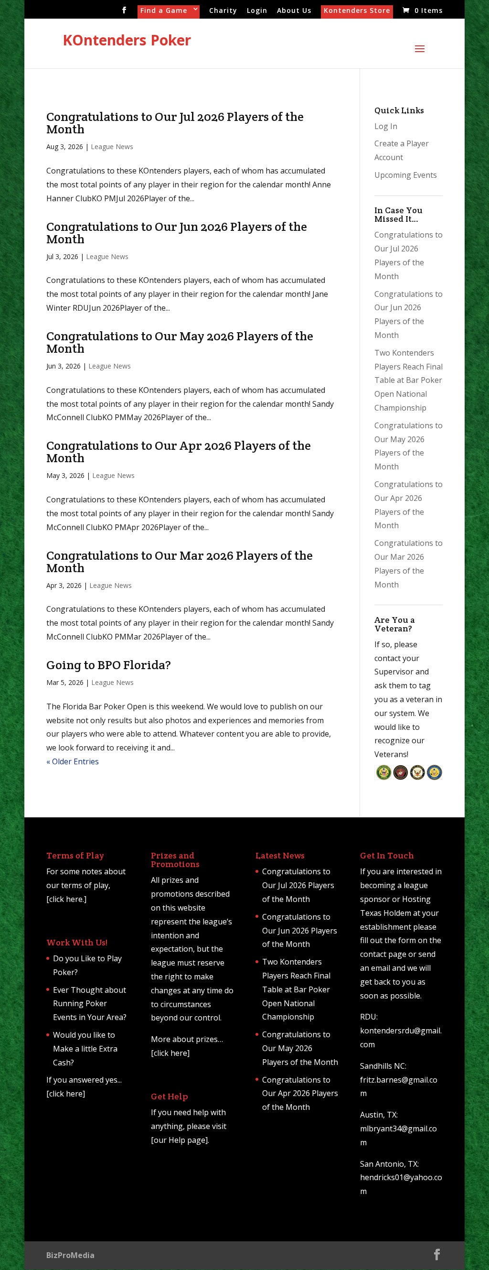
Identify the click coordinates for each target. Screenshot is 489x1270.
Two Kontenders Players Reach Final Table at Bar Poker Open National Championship (408, 380)
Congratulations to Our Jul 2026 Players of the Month (175, 123)
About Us (294, 11)
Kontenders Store (357, 11)
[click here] (65, 1093)
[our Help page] (179, 1140)
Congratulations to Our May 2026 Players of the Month (179, 342)
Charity (223, 11)
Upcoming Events (405, 175)
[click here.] (66, 899)
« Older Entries (72, 761)
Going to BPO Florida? (108, 665)
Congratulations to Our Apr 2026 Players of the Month (178, 451)
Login (257, 11)
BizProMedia (70, 1255)
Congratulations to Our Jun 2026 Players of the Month (176, 232)
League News (112, 146)
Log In (385, 126)
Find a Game (163, 11)
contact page (383, 954)
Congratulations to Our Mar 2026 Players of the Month (179, 561)
